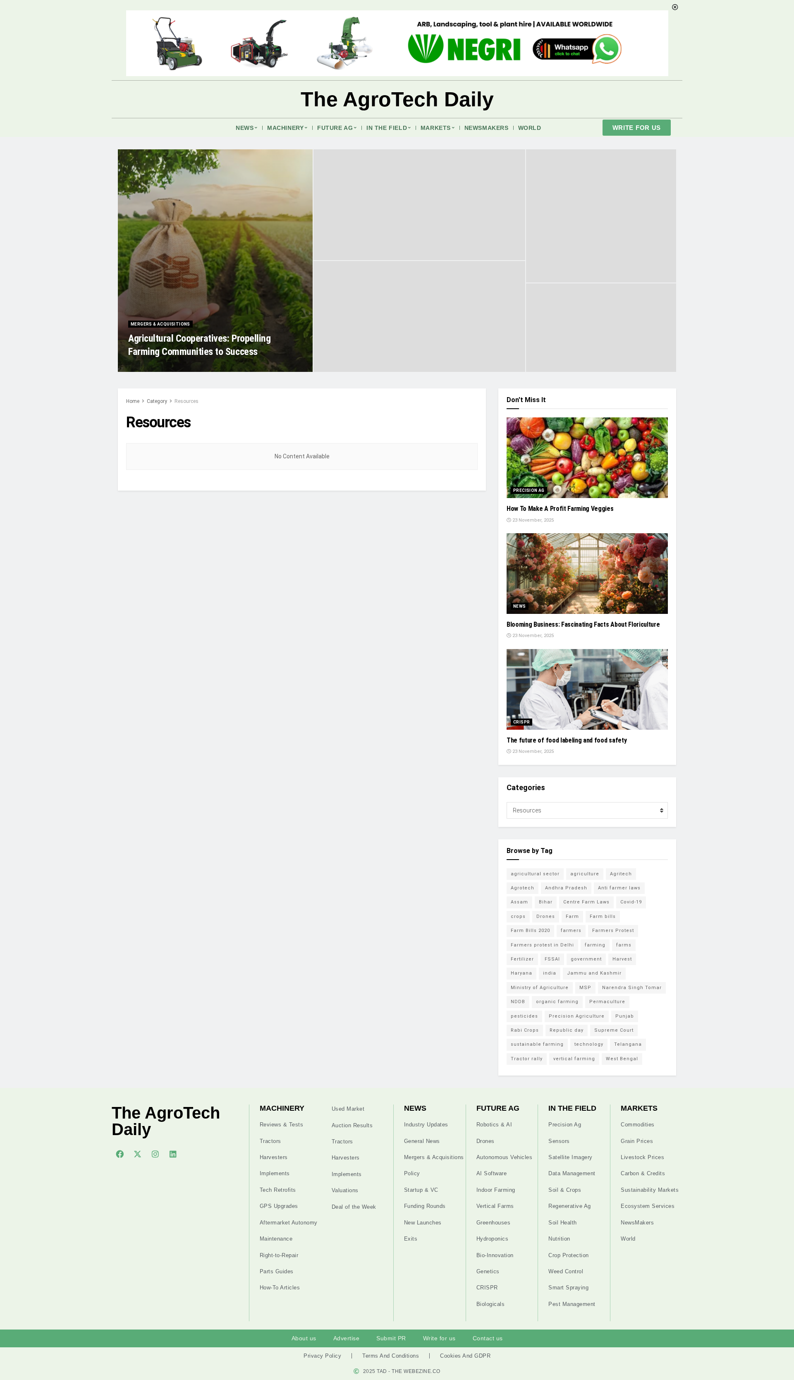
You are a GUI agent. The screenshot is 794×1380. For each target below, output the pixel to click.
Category (157, 401)
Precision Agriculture (577, 1016)
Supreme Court (614, 1030)
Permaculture (607, 1001)
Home (132, 401)
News (245, 128)
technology (588, 1044)
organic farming (557, 1001)
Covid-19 (631, 902)
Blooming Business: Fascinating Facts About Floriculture (583, 624)
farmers (571, 930)
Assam (519, 902)
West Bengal (622, 1058)
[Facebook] (119, 1154)
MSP (585, 987)
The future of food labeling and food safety (567, 740)
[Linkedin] (173, 1154)
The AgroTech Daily (397, 99)
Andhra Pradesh (566, 888)
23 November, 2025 (154, 369)
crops (518, 916)
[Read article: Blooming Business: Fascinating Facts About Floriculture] (587, 573)
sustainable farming (537, 1044)
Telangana (628, 1044)
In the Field (386, 128)
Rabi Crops (525, 1030)
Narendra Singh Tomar (632, 987)
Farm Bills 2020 (530, 930)
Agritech (621, 874)
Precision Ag (529, 490)
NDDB (518, 1001)
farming (595, 945)
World (529, 128)
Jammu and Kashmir (594, 973)
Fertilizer (522, 959)
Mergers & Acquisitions (160, 324)
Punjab (624, 1016)
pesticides (524, 1016)
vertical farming (574, 1058)
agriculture (584, 874)
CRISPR (521, 722)
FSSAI (552, 959)
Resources (186, 401)
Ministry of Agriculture (540, 987)
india (549, 973)
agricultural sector (535, 874)
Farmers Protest (613, 930)
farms (623, 945)
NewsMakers (486, 128)
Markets (436, 128)
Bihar (545, 902)
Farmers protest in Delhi (542, 945)
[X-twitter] (137, 1154)
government (586, 959)
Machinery (285, 128)
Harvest (622, 959)
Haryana (521, 973)
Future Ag (335, 128)
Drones (545, 916)
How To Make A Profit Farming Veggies (560, 509)
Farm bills (603, 916)
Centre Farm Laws (586, 902)
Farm (572, 916)
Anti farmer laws (619, 888)
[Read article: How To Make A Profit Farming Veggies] (587, 457)
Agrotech (522, 888)
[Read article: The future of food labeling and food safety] (587, 689)
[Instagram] (155, 1154)
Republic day (567, 1030)
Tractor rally (527, 1058)
